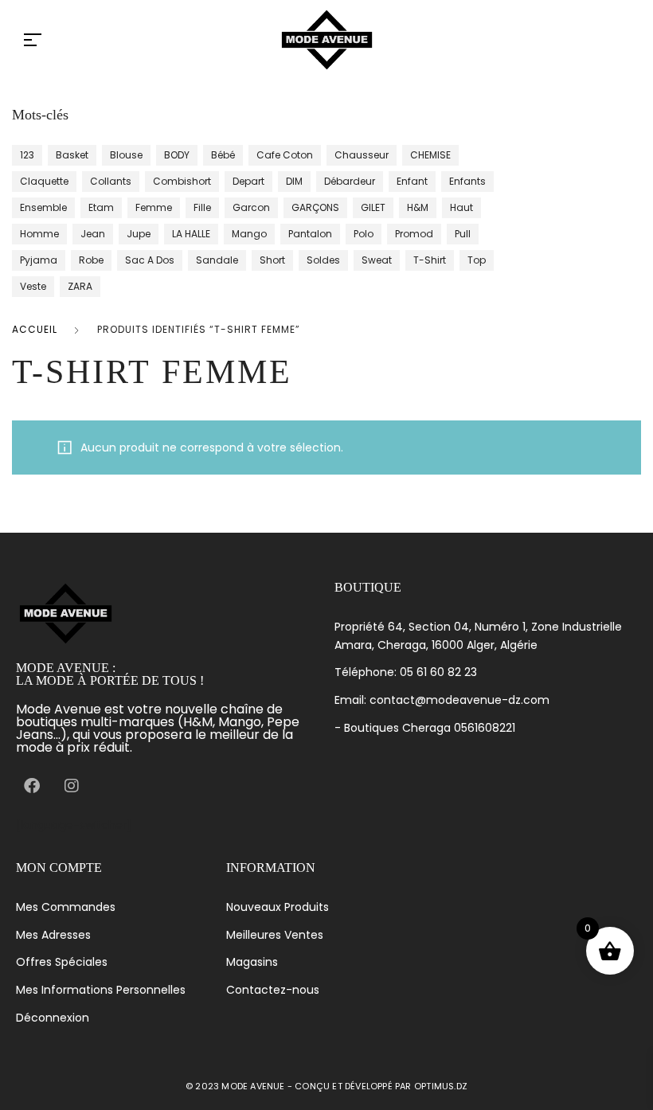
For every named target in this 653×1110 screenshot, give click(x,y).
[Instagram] (72, 786)
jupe (139, 233)
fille (202, 207)
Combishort (182, 181)
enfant (412, 181)
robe (91, 260)
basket (72, 155)
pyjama (38, 260)
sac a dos (149, 260)
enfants (467, 181)
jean (92, 233)
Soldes (323, 260)
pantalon (310, 233)
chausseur (361, 155)
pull (463, 233)
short (272, 260)
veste (33, 286)
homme (39, 233)
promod (414, 233)
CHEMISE (430, 155)
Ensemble (43, 207)
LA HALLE (191, 233)
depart (248, 181)
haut (461, 207)
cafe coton (284, 155)
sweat (377, 260)
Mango (249, 233)
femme (153, 207)
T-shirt (429, 260)
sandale (217, 260)
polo (363, 233)
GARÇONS (315, 207)
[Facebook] (32, 786)
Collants (110, 181)
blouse (126, 155)
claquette (44, 181)
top (476, 260)
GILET (373, 207)
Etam (101, 207)
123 (27, 155)
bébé (223, 155)
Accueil (34, 329)
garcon (251, 207)
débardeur (349, 181)
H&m (417, 207)
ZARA (80, 286)
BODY (177, 155)
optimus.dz (440, 1086)
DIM (294, 181)
